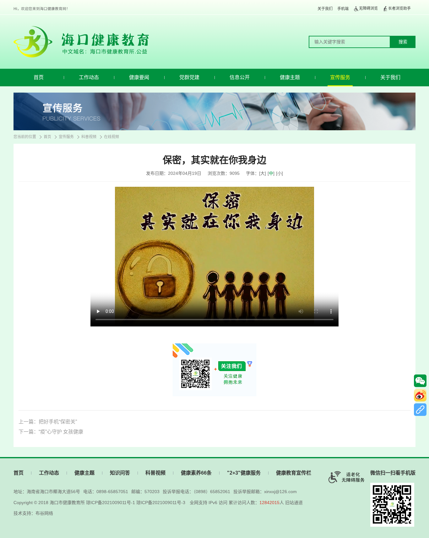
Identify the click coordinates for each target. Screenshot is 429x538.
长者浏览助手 (399, 8)
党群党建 (189, 77)
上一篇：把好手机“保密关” (48, 421)
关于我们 (325, 9)
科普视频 (88, 137)
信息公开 (240, 77)
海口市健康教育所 (67, 502)
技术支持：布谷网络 (33, 513)
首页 (39, 77)
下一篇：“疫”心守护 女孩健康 (51, 431)
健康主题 (290, 77)
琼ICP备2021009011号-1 (110, 502)
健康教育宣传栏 (293, 473)
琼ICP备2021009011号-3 (160, 502)
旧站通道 (294, 502)
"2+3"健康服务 (244, 473)
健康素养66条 (196, 473)
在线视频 (111, 137)
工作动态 (89, 77)
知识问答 (120, 473)
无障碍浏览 (368, 8)
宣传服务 (340, 77)
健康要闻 (139, 77)
